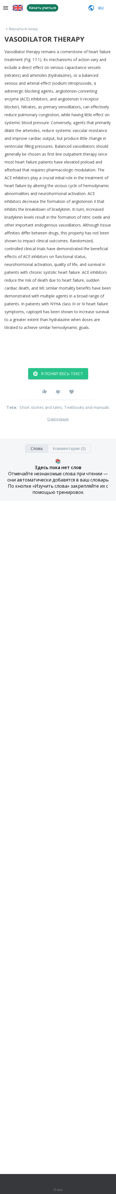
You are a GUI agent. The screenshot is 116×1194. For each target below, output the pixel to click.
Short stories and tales (40, 407)
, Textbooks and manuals (86, 407)
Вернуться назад (23, 29)
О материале (58, 419)
